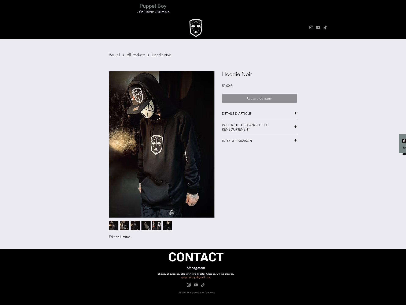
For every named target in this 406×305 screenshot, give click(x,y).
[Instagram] (311, 27)
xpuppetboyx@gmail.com (196, 277)
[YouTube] (318, 27)
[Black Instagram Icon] (404, 147)
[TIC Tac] (404, 141)
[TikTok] (325, 27)
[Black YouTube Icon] (404, 154)
